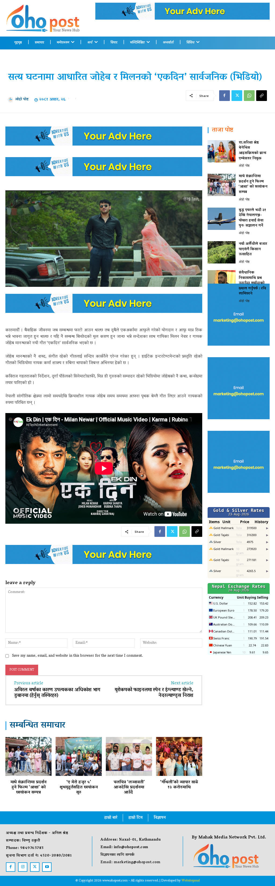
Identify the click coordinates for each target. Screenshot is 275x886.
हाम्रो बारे (110, 818)
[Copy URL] (261, 95)
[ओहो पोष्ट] (11, 99)
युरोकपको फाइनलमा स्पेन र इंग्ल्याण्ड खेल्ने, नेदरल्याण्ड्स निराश (154, 693)
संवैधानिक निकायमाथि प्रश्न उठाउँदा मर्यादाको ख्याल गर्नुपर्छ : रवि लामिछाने (252, 283)
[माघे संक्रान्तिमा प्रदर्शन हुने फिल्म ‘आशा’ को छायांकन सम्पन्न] (28, 756)
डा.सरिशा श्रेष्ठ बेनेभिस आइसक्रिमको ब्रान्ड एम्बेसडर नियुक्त (252, 150)
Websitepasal (191, 880)
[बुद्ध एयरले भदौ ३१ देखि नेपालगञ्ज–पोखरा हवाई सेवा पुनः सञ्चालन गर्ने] (222, 219)
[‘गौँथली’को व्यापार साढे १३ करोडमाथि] (179, 756)
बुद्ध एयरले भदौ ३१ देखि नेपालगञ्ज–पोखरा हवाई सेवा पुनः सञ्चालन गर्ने (252, 218)
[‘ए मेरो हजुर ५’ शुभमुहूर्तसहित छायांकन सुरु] (79, 756)
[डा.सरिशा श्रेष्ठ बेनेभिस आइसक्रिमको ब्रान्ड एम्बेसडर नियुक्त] (222, 151)
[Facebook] (224, 95)
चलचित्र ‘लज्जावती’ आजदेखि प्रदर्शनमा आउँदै (129, 787)
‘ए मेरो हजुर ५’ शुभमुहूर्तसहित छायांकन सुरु (79, 787)
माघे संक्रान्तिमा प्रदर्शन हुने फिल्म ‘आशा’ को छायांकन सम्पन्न (28, 787)
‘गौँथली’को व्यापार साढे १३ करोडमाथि (179, 784)
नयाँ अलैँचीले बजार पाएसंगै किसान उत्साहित (253, 249)
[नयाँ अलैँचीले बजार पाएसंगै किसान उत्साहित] (222, 252)
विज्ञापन (160, 818)
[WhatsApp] (249, 95)
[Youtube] (47, 867)
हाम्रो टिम (135, 818)
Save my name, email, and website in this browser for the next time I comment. (77, 656)
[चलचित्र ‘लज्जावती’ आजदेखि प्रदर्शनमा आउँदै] (129, 756)
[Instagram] (22, 867)
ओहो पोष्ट (21, 100)
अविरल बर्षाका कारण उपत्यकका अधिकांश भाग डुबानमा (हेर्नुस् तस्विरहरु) (57, 693)
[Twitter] (236, 95)
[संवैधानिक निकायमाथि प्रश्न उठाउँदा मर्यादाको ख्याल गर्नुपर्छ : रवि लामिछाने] (222, 281)
